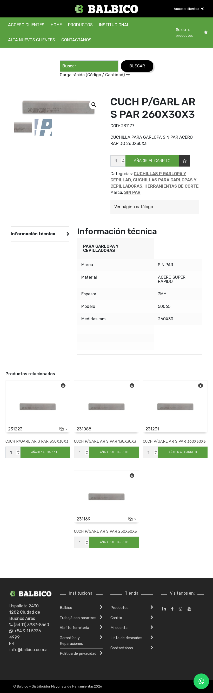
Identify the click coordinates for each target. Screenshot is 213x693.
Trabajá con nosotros (78, 618)
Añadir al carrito (152, 160)
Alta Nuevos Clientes (31, 39)
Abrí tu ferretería (74, 628)
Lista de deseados (126, 638)
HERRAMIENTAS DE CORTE (171, 186)
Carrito (116, 618)
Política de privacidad (78, 653)
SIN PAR (132, 192)
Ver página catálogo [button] (133, 206)
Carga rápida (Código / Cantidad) (93, 74)
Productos (80, 24)
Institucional (114, 24)
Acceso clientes (187, 9)
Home (56, 24)
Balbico (66, 608)
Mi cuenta (119, 628)
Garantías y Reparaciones (71, 641)
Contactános (76, 39)
